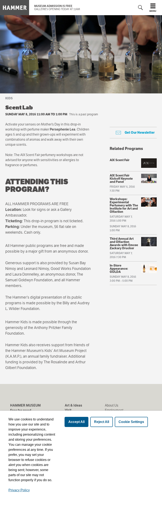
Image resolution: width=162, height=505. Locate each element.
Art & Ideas (73, 405)
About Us (111, 405)
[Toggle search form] (140, 7)
